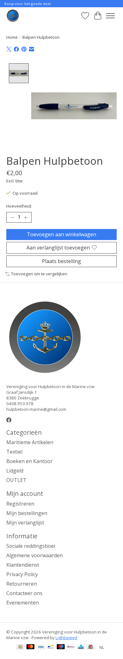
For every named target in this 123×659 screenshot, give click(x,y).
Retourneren (21, 583)
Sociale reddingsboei (30, 545)
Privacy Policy (22, 574)
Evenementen (22, 602)
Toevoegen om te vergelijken (39, 274)
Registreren (20, 503)
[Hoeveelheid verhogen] (25, 217)
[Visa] (41, 647)
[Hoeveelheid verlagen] (12, 217)
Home (12, 37)
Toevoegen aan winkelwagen (61, 234)
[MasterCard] (30, 647)
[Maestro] (61, 647)
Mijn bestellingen (26, 513)
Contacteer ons (24, 593)
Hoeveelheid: (19, 206)
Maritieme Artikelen (29, 442)
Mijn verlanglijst (25, 522)
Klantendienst (22, 564)
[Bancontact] (51, 647)
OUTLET (16, 480)
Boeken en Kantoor (29, 461)
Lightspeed (66, 637)
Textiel (14, 451)
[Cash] (20, 647)
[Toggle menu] (110, 15)
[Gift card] (91, 647)
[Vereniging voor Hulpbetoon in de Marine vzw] (12, 15)
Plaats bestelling (61, 261)
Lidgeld (14, 470)
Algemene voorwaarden (34, 555)
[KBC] (81, 647)
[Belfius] (71, 647)
